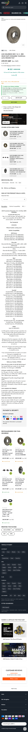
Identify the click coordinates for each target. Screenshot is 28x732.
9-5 (10, 577)
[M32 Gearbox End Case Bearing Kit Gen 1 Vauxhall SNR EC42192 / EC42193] (7, 470)
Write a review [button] (14, 679)
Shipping (9, 65)
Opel (20, 182)
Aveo (3, 552)
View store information (8, 110)
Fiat (16, 182)
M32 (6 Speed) (5, 182)
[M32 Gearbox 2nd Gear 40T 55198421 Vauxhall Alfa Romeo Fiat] (7, 441)
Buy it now (14, 102)
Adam (3, 564)
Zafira (20, 567)
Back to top (14, 688)
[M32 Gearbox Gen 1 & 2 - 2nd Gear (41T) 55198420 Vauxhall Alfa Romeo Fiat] (20, 470)
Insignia (4, 567)
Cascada (14, 564)
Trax (19, 552)
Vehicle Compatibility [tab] (14, 206)
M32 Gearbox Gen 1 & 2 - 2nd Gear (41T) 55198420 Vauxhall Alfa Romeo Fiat (17, 170)
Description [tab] (4, 206)
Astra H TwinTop (16, 570)
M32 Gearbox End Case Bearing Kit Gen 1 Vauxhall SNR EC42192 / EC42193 (17, 158)
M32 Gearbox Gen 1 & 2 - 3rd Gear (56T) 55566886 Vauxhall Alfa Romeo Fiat (13, 20)
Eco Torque (6, 728)
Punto (12, 558)
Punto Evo (18, 558)
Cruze (8, 552)
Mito (24, 595)
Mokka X (4, 573)
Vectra (9, 570)
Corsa (19, 564)
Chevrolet (12, 182)
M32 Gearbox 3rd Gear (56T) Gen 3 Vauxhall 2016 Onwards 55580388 (17, 145)
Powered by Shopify (12, 728)
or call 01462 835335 (13, 122)
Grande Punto (5, 558)
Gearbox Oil (12, 13)
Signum (4, 570)
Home (2, 18)
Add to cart (19, 97)
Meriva (9, 567)
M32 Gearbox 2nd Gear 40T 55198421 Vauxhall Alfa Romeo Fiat (16, 133)
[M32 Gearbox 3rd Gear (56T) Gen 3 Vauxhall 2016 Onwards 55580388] (20, 441)
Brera (19, 595)
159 (15, 595)
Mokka (14, 567)
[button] (22, 3)
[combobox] (14, 7)
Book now (6, 122)
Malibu (23, 552)
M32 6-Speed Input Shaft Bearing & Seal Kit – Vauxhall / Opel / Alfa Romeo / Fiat (7, 513)
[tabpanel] (14, 307)
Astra (8, 564)
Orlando (13, 552)
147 (11, 595)
